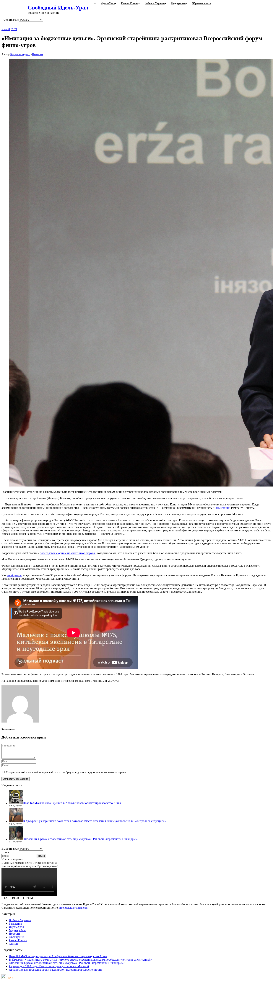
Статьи (13, 943)
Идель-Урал (16, 926)
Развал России (18, 940)
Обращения (16, 937)
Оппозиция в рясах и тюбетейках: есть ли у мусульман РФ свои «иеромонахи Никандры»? (66, 962)
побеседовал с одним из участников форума (67, 553)
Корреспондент (20, 54)
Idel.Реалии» (222, 507)
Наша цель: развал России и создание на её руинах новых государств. (77, 24)
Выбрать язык (10, 19)
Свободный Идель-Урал (58, 7)
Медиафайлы (17, 930)
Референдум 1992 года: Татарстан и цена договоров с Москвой (49, 966)
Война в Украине (20, 920)
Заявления (15, 923)
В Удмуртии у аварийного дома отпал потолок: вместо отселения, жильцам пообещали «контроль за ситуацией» (80, 959)
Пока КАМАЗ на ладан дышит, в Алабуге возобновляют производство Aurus (58, 956)
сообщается (14, 575)
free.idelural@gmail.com (73, 907)
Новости (37, 54)
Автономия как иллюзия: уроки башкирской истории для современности (55, 969)
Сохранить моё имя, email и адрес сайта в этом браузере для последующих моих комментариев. (66, 772)
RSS (10, 977)
